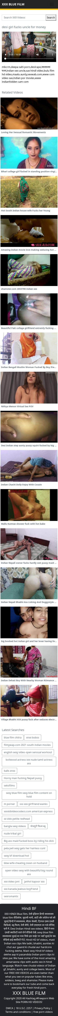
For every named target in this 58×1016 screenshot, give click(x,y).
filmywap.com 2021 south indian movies (27, 745)
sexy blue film (45, 932)
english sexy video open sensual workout (28, 752)
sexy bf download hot (16, 855)
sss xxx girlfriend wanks (33, 804)
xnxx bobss (32, 737)
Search (51, 17)
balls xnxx (9, 770)
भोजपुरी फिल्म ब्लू (37, 826)
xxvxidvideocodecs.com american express (28, 811)
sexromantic (11, 896)
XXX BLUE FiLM (13, 4)
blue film (8, 917)
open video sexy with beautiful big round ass (29, 872)
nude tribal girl (12, 833)
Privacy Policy (42, 1008)
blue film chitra (12, 737)
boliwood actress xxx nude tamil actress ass (29, 761)
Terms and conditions (18, 1012)
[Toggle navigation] (51, 4)
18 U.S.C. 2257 (24, 1008)
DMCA (9, 1008)
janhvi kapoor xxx (34, 881)
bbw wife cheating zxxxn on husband (25, 863)
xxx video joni (11, 881)
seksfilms (9, 785)
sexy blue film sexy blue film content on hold (29, 794)
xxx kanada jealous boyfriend (21, 889)
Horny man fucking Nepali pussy (23, 778)
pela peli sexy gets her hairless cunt (24, 848)
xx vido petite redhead (17, 818)
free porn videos (43, 1012)
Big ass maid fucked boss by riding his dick (29, 841)
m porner (9, 804)
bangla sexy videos (15, 826)
